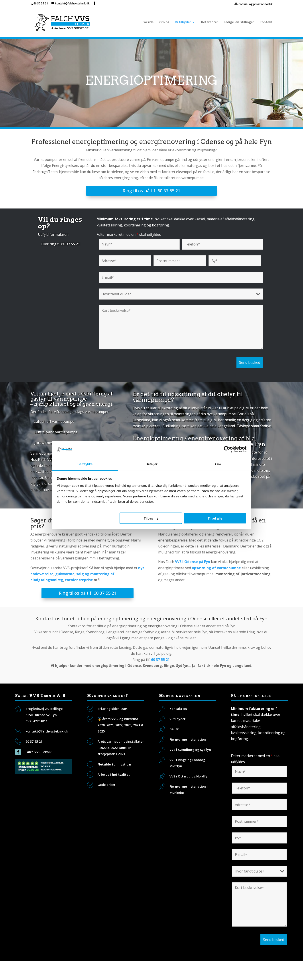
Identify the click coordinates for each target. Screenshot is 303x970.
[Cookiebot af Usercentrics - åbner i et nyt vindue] (227, 449)
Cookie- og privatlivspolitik (255, 4)
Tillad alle (215, 518)
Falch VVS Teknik (38, 752)
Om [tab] (218, 464)
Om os (164, 22)
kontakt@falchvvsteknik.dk (47, 731)
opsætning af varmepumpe (216, 567)
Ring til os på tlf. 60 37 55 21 (151, 191)
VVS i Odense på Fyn (192, 561)
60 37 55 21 (40, 3)
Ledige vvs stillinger (239, 22)
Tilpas (148, 518)
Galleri (174, 729)
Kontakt (266, 22)
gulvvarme (65, 573)
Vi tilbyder (183, 22)
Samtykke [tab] (85, 464)
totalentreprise (79, 579)
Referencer (209, 22)
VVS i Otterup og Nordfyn (189, 776)
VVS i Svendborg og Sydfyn (190, 750)
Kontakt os (178, 709)
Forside (147, 22)
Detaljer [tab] (152, 464)
